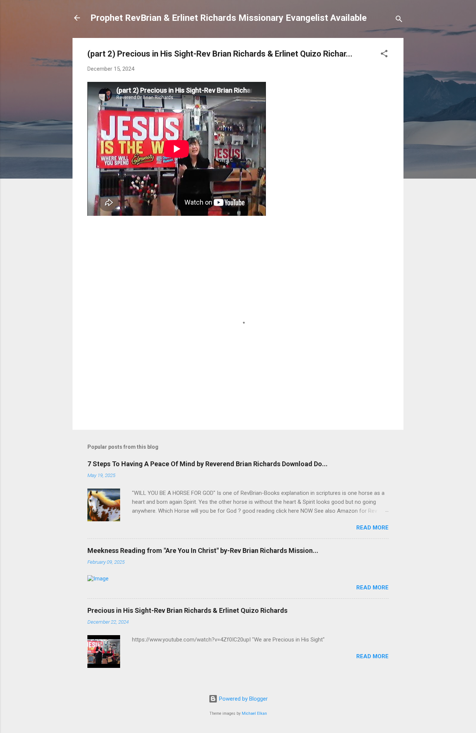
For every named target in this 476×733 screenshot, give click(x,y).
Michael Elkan (254, 713)
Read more (372, 527)
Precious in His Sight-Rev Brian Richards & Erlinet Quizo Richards (187, 610)
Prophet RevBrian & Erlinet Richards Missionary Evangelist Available (228, 18)
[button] (384, 55)
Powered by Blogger (243, 698)
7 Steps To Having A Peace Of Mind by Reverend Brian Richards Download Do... (207, 464)
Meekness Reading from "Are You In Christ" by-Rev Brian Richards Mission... (202, 550)
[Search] (399, 20)
